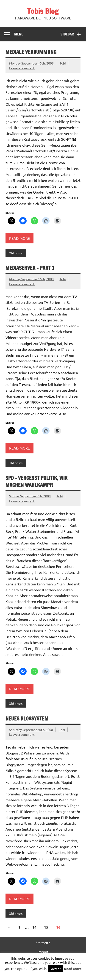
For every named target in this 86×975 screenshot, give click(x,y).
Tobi (63, 63)
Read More (73, 968)
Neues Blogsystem (27, 718)
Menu (18, 34)
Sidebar (67, 34)
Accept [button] (56, 969)
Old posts (15, 253)
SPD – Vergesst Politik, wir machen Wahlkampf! (37, 481)
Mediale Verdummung (31, 51)
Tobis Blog (43, 11)
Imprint (43, 951)
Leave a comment (22, 68)
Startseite (43, 942)
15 (46, 927)
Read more (19, 238)
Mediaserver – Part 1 (30, 267)
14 (34, 927)
